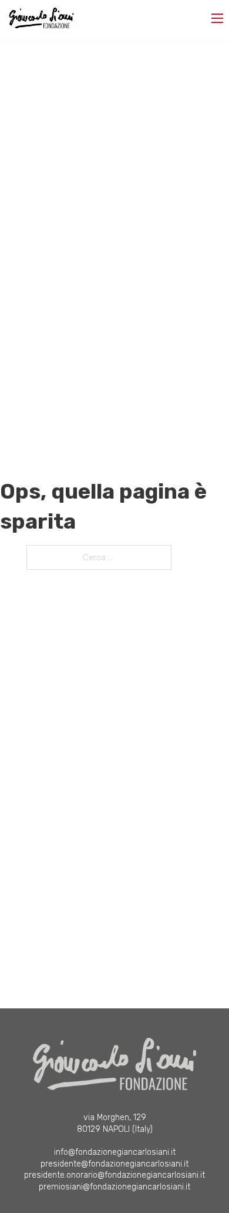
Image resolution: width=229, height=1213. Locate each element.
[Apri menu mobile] (217, 18)
